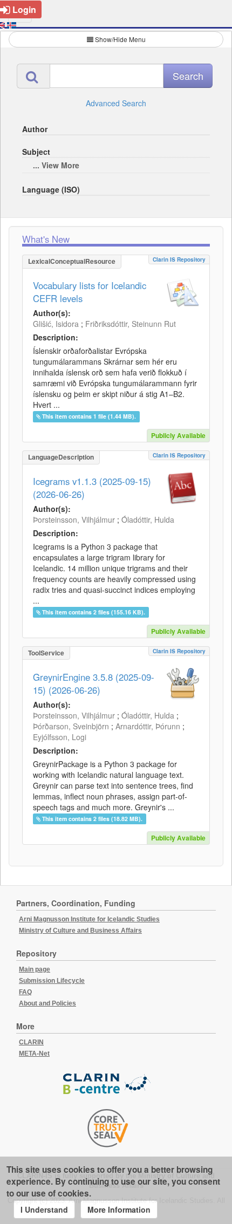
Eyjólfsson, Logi (59, 736)
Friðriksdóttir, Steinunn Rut (130, 323)
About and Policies (47, 1003)
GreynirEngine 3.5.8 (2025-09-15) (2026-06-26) (93, 683)
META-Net (34, 1053)
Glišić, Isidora (56, 323)
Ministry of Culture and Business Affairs (80, 930)
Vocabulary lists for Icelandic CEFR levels (89, 292)
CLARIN (31, 1042)
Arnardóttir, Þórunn (147, 726)
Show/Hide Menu (120, 39)
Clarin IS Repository (179, 259)
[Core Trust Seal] (108, 1128)
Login (24, 9)
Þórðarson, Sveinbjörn (71, 726)
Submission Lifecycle (52, 980)
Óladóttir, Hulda (147, 519)
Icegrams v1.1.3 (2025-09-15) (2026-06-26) (92, 488)
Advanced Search (116, 103)
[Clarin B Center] (107, 1084)
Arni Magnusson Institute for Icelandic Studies (89, 919)
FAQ (25, 992)
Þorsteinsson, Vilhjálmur (74, 519)
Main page (34, 969)
